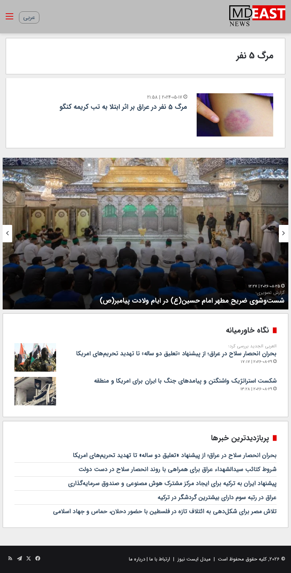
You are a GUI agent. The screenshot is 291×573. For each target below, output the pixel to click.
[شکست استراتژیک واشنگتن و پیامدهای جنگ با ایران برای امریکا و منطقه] (35, 391)
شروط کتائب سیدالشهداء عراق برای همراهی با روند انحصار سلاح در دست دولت (177, 469)
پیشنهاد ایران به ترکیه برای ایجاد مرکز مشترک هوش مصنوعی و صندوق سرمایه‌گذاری (172, 483)
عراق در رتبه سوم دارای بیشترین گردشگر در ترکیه (217, 497)
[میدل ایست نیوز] (257, 16)
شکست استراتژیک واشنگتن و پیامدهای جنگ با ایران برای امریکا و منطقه (185, 381)
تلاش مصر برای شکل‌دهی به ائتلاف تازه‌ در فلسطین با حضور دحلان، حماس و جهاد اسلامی (165, 511)
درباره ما (137, 559)
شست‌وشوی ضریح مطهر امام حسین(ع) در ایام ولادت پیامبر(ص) (192, 298)
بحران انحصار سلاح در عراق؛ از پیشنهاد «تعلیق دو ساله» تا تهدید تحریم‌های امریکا (176, 350)
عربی (29, 17)
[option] (145, 233)
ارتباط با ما (159, 559)
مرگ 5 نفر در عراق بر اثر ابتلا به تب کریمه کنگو (123, 107)
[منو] (9, 19)
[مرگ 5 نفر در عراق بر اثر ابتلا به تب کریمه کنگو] (235, 115)
